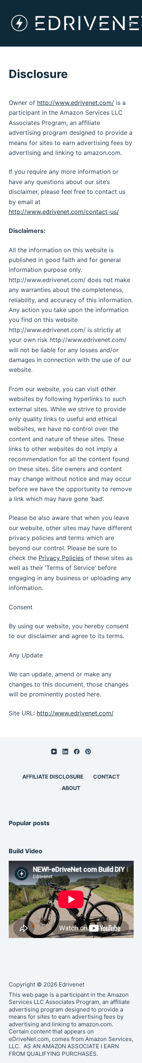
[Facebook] (77, 751)
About (71, 788)
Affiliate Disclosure (53, 776)
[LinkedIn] (65, 751)
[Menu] (130, 23)
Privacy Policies (61, 558)
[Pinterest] (88, 751)
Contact (106, 776)
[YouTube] (54, 751)
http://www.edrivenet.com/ (75, 102)
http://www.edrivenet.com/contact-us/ (64, 211)
